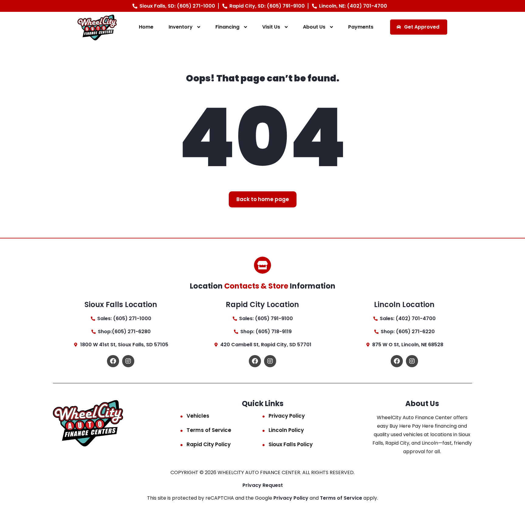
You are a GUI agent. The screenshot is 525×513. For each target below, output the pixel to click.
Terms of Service (209, 430)
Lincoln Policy (286, 430)
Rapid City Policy (209, 444)
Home (146, 26)
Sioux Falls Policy (291, 444)
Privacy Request (262, 485)
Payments (360, 26)
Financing (227, 26)
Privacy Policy (287, 415)
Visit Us (271, 26)
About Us (314, 26)
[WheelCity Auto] (97, 27)
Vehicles (198, 415)
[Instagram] (128, 361)
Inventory (181, 26)
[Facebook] (113, 361)
